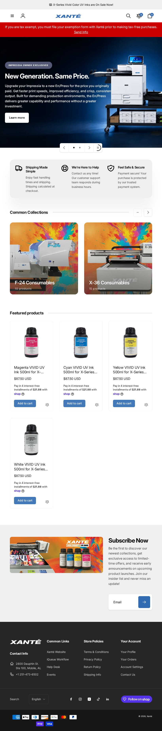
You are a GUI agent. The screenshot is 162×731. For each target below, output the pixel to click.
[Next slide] (89, 147)
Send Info (81, 32)
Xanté (149, 716)
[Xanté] (25, 643)
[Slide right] (148, 212)
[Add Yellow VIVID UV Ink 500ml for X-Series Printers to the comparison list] (146, 405)
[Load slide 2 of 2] (80, 148)
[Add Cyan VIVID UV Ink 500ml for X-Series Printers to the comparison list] (97, 405)
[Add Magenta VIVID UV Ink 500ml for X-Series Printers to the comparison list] (47, 405)
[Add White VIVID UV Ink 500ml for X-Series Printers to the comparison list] (47, 502)
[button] (12, 15)
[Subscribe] (144, 602)
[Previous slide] (64, 147)
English (36, 699)
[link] (81, 5)
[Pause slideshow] (97, 147)
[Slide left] (138, 212)
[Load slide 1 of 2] (74, 148)
